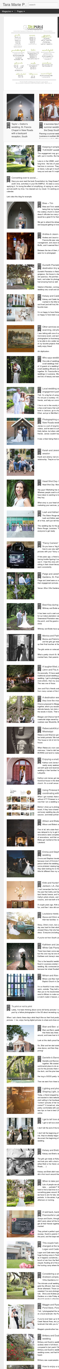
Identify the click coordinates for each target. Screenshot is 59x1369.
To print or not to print (22, 1006)
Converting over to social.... (25, 177)
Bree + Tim (47, 203)
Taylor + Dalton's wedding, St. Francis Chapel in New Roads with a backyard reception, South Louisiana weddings (22, 131)
